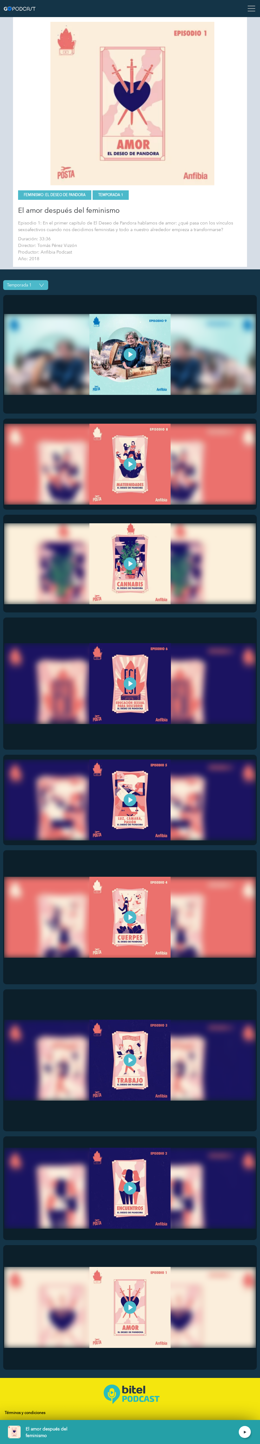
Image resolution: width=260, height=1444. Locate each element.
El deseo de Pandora (65, 195)
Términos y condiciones (25, 1413)
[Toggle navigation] (249, 9)
